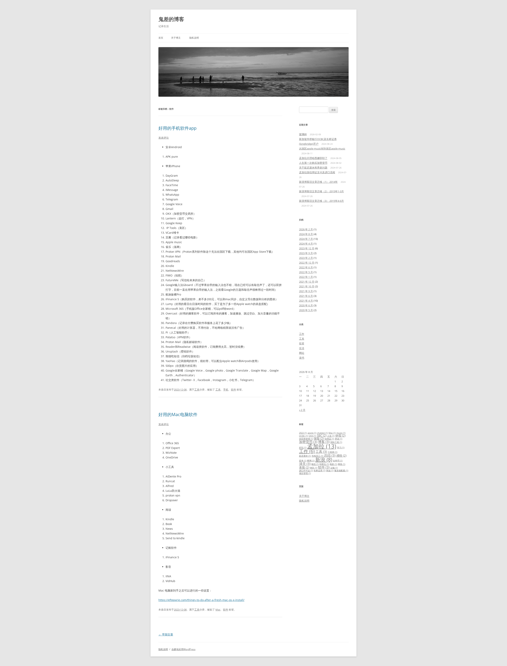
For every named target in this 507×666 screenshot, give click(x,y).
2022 (303, 433)
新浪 (323, 459)
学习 (340, 447)
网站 (301, 353)
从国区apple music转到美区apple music (322, 148)
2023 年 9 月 (306, 253)
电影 (333, 464)
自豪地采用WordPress (183, 649)
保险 (319, 438)
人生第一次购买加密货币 (313, 163)
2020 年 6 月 (306, 305)
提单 (302, 460)
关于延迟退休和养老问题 (313, 167)
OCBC (303, 435)
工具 (196, 389)
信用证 (329, 438)
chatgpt (322, 433)
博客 (324, 441)
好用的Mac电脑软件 (177, 414)
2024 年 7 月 (306, 239)
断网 (310, 460)
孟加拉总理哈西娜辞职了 (313, 158)
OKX (312, 435)
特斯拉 (324, 464)
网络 (341, 464)
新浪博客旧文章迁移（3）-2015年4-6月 (321, 201)
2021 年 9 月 (306, 291)
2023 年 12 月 (306, 248)
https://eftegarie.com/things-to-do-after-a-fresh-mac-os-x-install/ (201, 600)
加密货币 (308, 441)
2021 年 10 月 (306, 286)
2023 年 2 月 (306, 258)
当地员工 (317, 455)
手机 (225, 389)
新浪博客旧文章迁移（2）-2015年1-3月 (321, 191)
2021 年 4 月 (306, 300)
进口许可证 (306, 470)
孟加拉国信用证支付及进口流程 (317, 172)
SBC (321, 435)
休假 (340, 435)
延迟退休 (305, 455)
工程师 (332, 452)
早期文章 (165, 634)
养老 (338, 438)
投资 (301, 343)
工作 (301, 334)
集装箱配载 (341, 470)
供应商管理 (306, 438)
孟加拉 (321, 446)
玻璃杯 (303, 134)
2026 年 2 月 (306, 229)
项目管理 (305, 473)
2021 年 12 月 (306, 281)
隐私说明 (194, 37)
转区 (313, 467)
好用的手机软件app (177, 128)
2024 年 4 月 (306, 243)
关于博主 (176, 37)
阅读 (330, 470)
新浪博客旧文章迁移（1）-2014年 (318, 182)
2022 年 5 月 (306, 272)
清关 (305, 463)
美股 (304, 467)
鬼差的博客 (171, 19)
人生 (331, 435)
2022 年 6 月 (306, 267)
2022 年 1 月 (306, 277)
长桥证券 (319, 470)
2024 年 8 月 (306, 234)
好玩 (302, 447)
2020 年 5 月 (306, 310)
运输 (334, 467)
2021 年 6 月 (306, 296)
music (340, 433)
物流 (315, 464)
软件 (233, 389)
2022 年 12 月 (306, 262)
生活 (301, 348)
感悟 (341, 455)
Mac (217, 609)
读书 (301, 357)
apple (312, 433)
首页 (160, 37)
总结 (329, 455)
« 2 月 (302, 410)
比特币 (337, 460)
